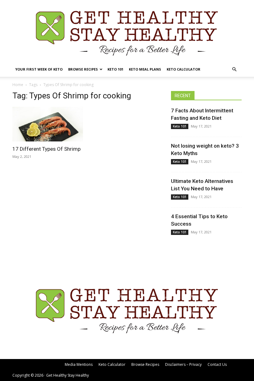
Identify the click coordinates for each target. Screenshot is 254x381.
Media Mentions (79, 364)
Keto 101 (115, 69)
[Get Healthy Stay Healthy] (127, 31)
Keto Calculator (183, 69)
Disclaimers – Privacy (183, 364)
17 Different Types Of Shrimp (46, 149)
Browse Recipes (83, 69)
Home (17, 84)
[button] (234, 69)
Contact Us (217, 364)
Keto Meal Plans (145, 69)
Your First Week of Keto (39, 69)
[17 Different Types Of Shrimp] (47, 124)
